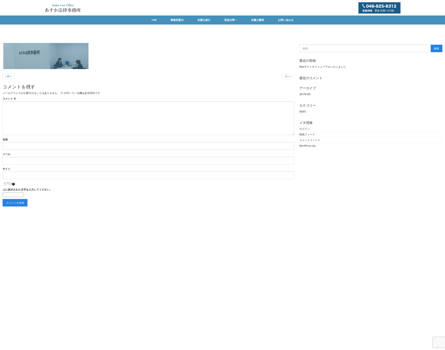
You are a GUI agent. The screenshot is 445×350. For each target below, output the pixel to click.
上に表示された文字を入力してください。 (27, 189)
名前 (5, 139)
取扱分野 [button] (229, 20)
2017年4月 (305, 94)
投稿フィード (307, 134)
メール (6, 154)
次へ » (288, 76)
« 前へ (8, 76)
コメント (9, 98)
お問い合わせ (286, 20)
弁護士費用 (257, 20)
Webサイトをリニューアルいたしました (322, 66)
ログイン (304, 128)
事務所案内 (177, 20)
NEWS (302, 111)
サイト (6, 168)
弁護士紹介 (204, 20)
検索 (436, 48)
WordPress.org (307, 145)
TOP (154, 20)
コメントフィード (309, 140)
